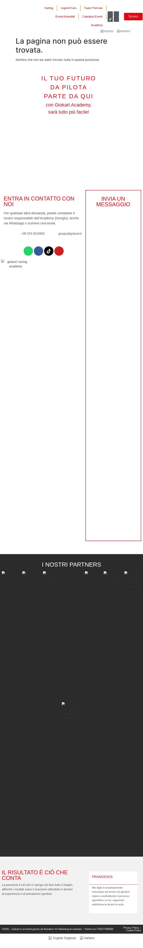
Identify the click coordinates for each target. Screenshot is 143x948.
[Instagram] (116, 14)
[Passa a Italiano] (123, 31)
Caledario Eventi (92, 16)
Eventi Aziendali (65, 16)
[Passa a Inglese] (107, 31)
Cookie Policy (133, 930)
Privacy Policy (131, 927)
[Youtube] (116, 19)
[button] (87, 892)
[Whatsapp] (28, 251)
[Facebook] (110, 14)
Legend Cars (69, 8)
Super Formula (93, 8)
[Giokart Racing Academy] (110, 19)
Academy (97, 25)
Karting (49, 8)
